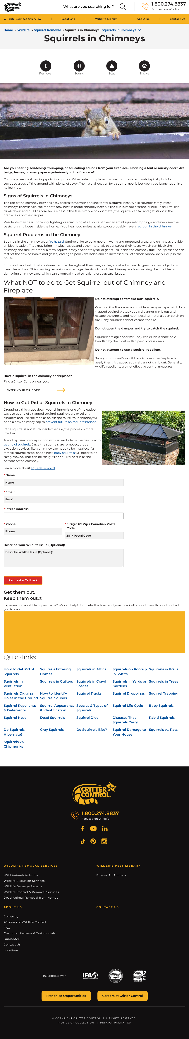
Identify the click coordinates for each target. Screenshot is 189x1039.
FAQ (7, 927)
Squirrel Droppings (129, 693)
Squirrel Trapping (163, 693)
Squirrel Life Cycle (128, 706)
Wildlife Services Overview (22, 18)
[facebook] (82, 829)
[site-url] (94, 793)
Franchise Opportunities (66, 996)
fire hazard (56, 241)
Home (8, 30)
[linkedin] (105, 829)
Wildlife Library (106, 18)
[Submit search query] (123, 6)
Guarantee (12, 939)
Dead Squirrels (52, 718)
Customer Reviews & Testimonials (30, 933)
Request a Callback (23, 580)
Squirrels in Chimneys (119, 30)
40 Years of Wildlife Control (25, 922)
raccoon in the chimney (154, 226)
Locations (68, 18)
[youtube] (93, 829)
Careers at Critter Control (122, 996)
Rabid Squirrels (162, 718)
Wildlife (23, 30)
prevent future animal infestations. (71, 422)
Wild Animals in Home (21, 875)
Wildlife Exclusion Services (24, 880)
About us (143, 18)
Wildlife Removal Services (31, 865)
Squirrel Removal (47, 30)
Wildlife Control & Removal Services (31, 892)
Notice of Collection (76, 1022)
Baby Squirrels (161, 706)
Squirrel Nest (15, 718)
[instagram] (104, 842)
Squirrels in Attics (91, 669)
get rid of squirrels (17, 444)
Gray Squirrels (52, 730)
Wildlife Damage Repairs (23, 886)
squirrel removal (43, 468)
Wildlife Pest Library (118, 865)
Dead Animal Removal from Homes (31, 897)
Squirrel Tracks (89, 693)
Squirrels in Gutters (56, 681)
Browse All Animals (111, 875)
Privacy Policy (112, 1022)
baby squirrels (64, 453)
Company (11, 916)
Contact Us (177, 18)
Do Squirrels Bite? (91, 730)
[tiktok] (83, 842)
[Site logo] (13, 7)
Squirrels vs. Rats (163, 730)
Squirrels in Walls (163, 669)
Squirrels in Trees (163, 681)
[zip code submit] (61, 390)
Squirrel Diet (87, 718)
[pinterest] (93, 841)
